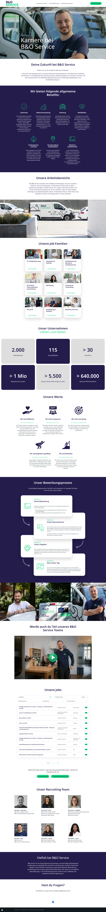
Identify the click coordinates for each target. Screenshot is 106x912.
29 (57, 763)
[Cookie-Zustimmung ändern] (2, 909)
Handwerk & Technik (41, 3)
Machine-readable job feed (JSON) (36, 909)
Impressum (17, 909)
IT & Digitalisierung (54, 3)
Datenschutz (24, 909)
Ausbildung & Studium (67, 3)
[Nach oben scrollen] (12, 3)
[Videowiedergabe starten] (53, 657)
